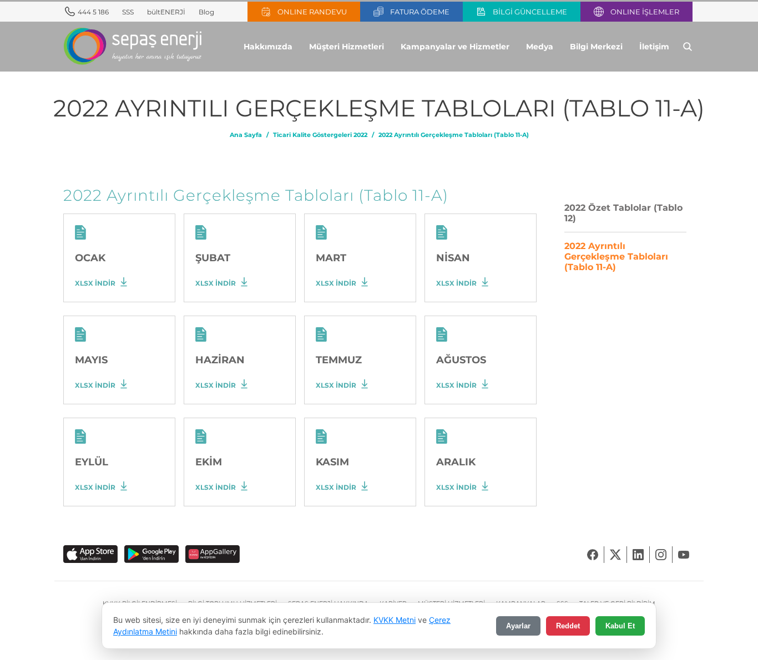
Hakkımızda (268, 47)
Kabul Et (620, 626)
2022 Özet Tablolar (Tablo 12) (623, 213)
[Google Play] (151, 554)
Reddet (568, 626)
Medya (539, 47)
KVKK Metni (394, 620)
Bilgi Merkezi (596, 47)
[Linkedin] (638, 554)
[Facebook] (593, 554)
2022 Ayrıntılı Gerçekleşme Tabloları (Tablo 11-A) (453, 135)
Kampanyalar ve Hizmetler (455, 47)
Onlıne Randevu (312, 12)
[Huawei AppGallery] (212, 554)
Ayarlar (518, 626)
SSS (128, 12)
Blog (206, 12)
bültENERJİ (166, 12)
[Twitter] (615, 554)
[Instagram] (661, 554)
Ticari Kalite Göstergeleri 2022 (320, 135)
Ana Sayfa (246, 135)
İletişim (654, 47)
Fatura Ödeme (419, 12)
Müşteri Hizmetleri (346, 47)
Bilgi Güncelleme (530, 12)
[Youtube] (684, 554)
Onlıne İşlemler (644, 12)
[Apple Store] (90, 554)
